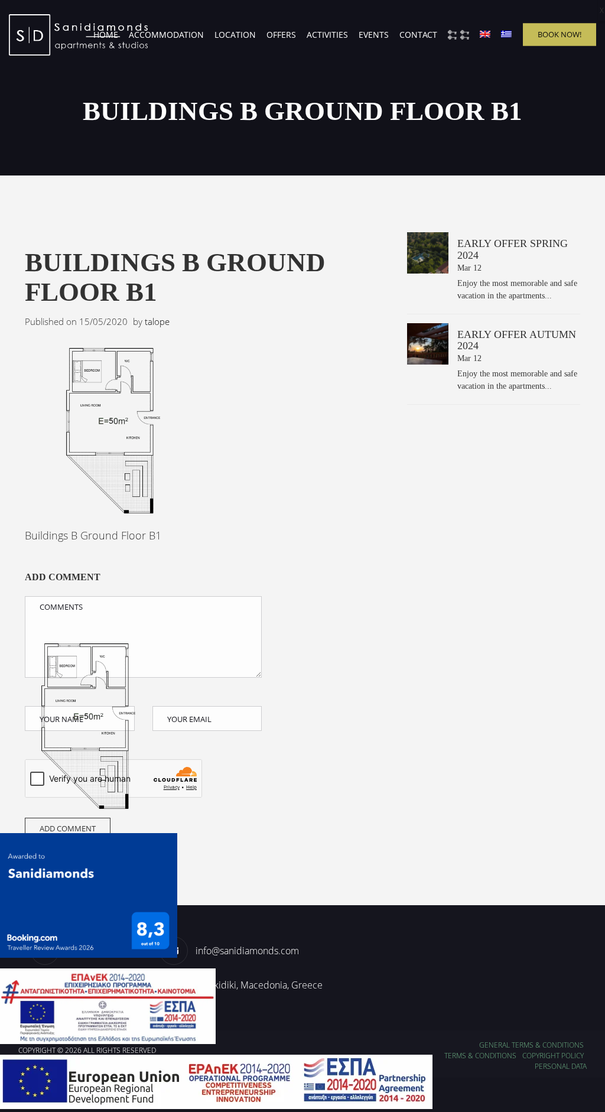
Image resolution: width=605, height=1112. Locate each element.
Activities (327, 34)
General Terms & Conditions (531, 1045)
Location (235, 34)
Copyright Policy (553, 1056)
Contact (418, 34)
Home (105, 34)
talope (157, 321)
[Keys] (458, 34)
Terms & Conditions (480, 1056)
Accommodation (166, 34)
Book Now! (559, 34)
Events (374, 34)
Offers (281, 34)
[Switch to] (485, 35)
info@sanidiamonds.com (247, 950)
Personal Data (561, 1066)
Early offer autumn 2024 (516, 340)
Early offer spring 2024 (512, 249)
